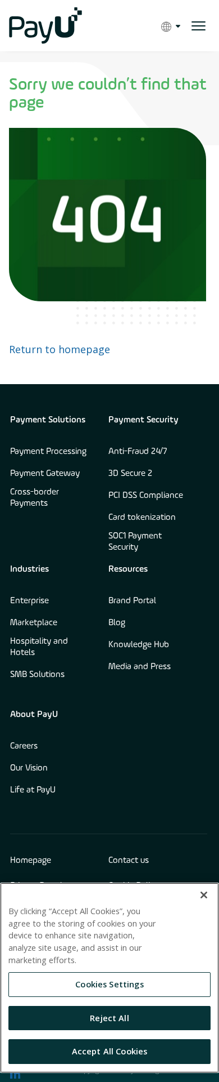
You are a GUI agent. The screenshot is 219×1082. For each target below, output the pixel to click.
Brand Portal (132, 600)
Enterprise (29, 600)
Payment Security (143, 420)
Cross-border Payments (34, 498)
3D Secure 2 (130, 473)
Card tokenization (142, 517)
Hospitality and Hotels (39, 647)
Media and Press (139, 666)
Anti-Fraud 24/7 (137, 451)
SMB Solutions (37, 674)
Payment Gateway (45, 473)
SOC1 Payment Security (135, 542)
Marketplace (33, 622)
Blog (116, 622)
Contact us (128, 860)
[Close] (203, 895)
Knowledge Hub (138, 644)
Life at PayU (33, 790)
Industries (29, 569)
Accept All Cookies (110, 1051)
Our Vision (29, 768)
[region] (109, 978)
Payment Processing (48, 451)
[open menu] (198, 26)
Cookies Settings (109, 984)
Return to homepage (59, 349)
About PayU (34, 714)
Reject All (109, 1017)
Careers (24, 746)
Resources (128, 569)
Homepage (30, 860)
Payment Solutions (47, 420)
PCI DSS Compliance (145, 495)
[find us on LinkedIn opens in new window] (15, 1073)
